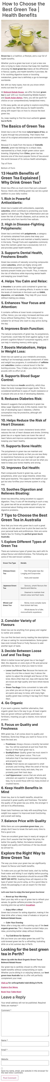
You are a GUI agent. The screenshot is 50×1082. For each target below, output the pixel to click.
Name (4, 1040)
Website (4, 1059)
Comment (6, 1010)
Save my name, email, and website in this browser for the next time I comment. (24, 1072)
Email (4, 1050)
